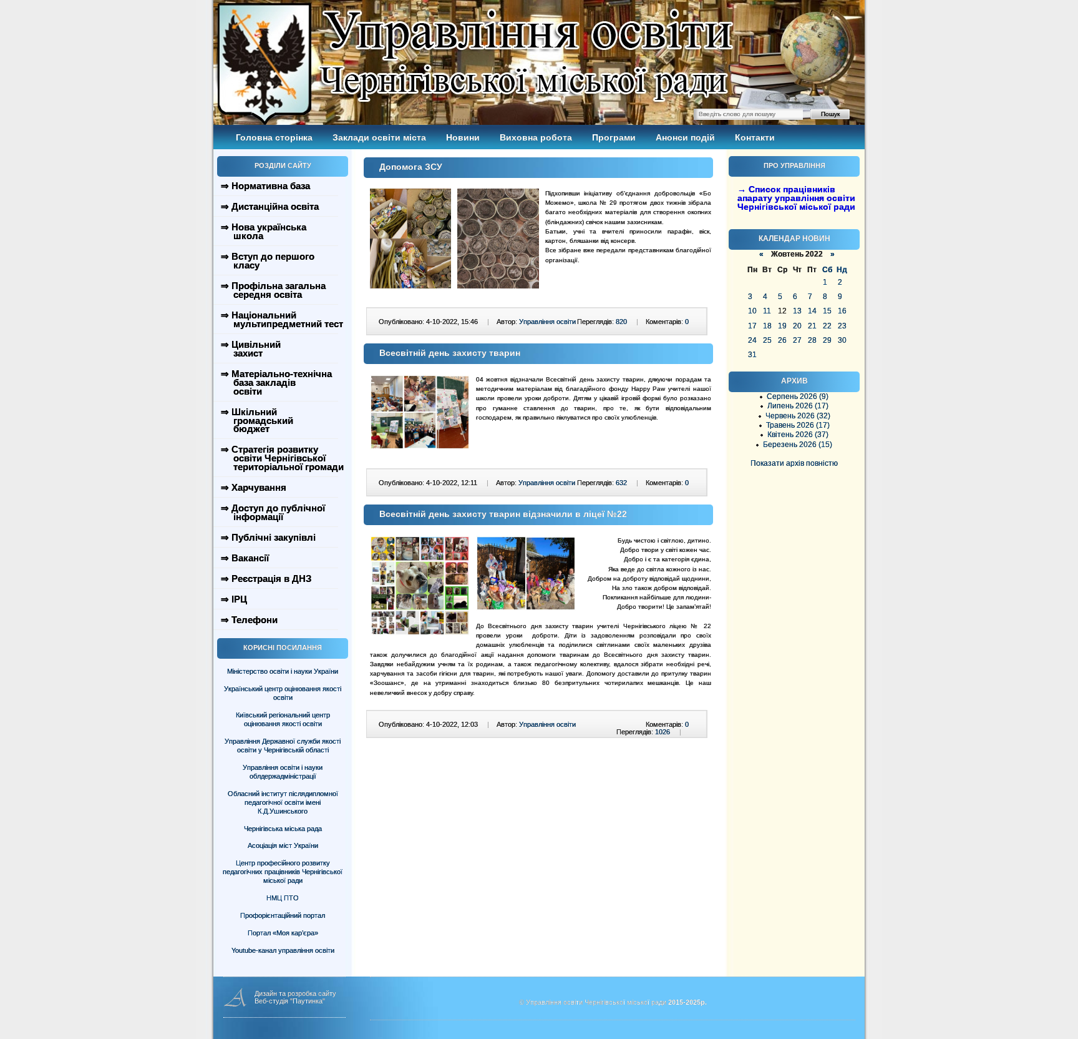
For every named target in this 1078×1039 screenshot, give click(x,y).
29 (827, 340)
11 (767, 311)
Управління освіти (547, 321)
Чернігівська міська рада (283, 828)
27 (797, 340)
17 (752, 326)
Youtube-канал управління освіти (282, 950)
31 (752, 354)
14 (812, 311)
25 (767, 340)
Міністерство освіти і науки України (282, 671)
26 (782, 340)
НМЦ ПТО (282, 898)
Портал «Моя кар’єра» (283, 933)
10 (752, 311)
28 (812, 340)
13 (797, 311)
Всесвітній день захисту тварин (449, 353)
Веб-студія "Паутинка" (290, 1001)
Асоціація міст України (283, 845)
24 (752, 340)
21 (812, 326)
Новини (463, 137)
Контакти (755, 137)
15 (827, 311)
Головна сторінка (274, 137)
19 (782, 326)
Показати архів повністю (794, 463)
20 (797, 326)
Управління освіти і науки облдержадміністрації (283, 772)
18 (767, 326)
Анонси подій (685, 137)
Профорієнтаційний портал (282, 915)
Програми (614, 137)
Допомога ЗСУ (410, 167)
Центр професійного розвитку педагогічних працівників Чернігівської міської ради (282, 871)
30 (842, 340)
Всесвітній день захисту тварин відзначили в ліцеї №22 (503, 514)
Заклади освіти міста (379, 137)
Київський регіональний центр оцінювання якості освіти (283, 719)
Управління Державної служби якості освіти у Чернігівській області (283, 745)
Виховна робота (536, 137)
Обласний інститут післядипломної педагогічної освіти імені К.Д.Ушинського (283, 802)
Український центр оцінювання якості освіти (282, 693)
